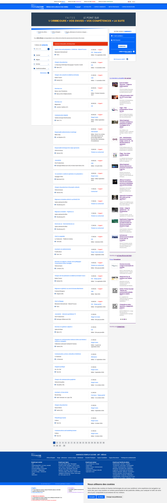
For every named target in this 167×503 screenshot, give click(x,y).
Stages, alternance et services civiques (76, 32)
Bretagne (69, 465)
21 (60, 445)
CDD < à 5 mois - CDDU (37, 467)
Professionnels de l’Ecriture (128, 476)
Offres (78, 7)
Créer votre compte (125, 51)
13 (89, 443)
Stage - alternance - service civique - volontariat (70, 457)
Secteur (38, 64)
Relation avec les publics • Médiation (122, 478)
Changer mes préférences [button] (114, 497)
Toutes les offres (42, 32)
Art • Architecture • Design (92, 464)
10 (80, 443)
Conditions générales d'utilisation (62, 483)
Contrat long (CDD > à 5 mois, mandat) (41, 465)
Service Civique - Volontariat (39, 471)
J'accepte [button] (92, 497)
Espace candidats (100, 7)
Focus (115, 259)
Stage (33, 473)
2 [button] (122, 319)
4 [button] (125, 319)
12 (86, 443)
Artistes (115, 467)
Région (38, 59)
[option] (123, 284)
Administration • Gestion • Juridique (121, 464)
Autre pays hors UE (65, 475)
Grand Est (68, 467)
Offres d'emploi (56, 32)
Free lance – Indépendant (38, 470)
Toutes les (121, 255)
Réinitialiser (43, 73)
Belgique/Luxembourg (64, 473)
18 (103, 443)
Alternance (34, 475)
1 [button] (120, 319)
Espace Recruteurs (114, 457)
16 (97, 443)
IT (134, 1)
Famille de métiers (41, 68)
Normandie (69, 468)
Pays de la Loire (73, 470)
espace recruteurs (128, 7)
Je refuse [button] (100, 497)
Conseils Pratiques (90, 457)
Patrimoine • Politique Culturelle (94, 470)
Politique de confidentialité (128, 457)
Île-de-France (62, 468)
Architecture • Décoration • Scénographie (123, 465)
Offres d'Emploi (51, 457)
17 (100, 443)
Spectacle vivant (90, 471)
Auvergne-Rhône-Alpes (64, 464)
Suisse (72, 473)
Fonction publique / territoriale (39, 468)
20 (57, 445)
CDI (33, 464)
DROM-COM (77, 471)
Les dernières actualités (120, 78)
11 (83, 443)
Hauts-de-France (75, 467)
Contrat (38, 55)
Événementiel (89, 468)
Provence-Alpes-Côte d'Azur (66, 471)
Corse (63, 467)
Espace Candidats (102, 457)
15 (95, 443)
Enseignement (116, 475)
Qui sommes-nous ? (45, 483)
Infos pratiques (114, 7)
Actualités (87, 7)
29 (64, 445)
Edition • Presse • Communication (94, 467)
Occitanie (66, 470)
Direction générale (127, 473)
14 (92, 443)
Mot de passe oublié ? (120, 59)
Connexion (122, 46)
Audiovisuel (89, 465)
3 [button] (124, 319)
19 (54, 445)
